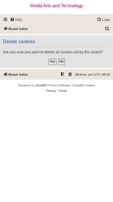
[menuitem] (16, 19)
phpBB (41, 85)
